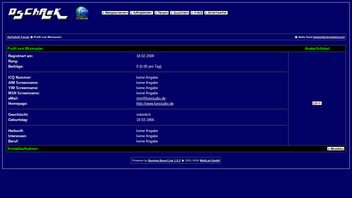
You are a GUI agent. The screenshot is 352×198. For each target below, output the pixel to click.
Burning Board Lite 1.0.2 (164, 160)
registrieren (336, 36)
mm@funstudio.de (151, 98)
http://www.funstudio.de (155, 103)
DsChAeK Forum (18, 36)
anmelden (320, 36)
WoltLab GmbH (210, 160)
